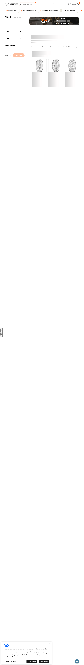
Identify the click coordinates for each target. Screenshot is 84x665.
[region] (26, 653)
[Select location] (69, 9)
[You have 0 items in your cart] (78, 9)
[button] (13, 36)
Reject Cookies (32, 661)
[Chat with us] (77, 661)
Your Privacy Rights (11, 661)
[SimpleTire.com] (11, 9)
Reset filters (8, 59)
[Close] (49, 644)
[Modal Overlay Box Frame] (42, 2)
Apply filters (18, 59)
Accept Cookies (44, 661)
